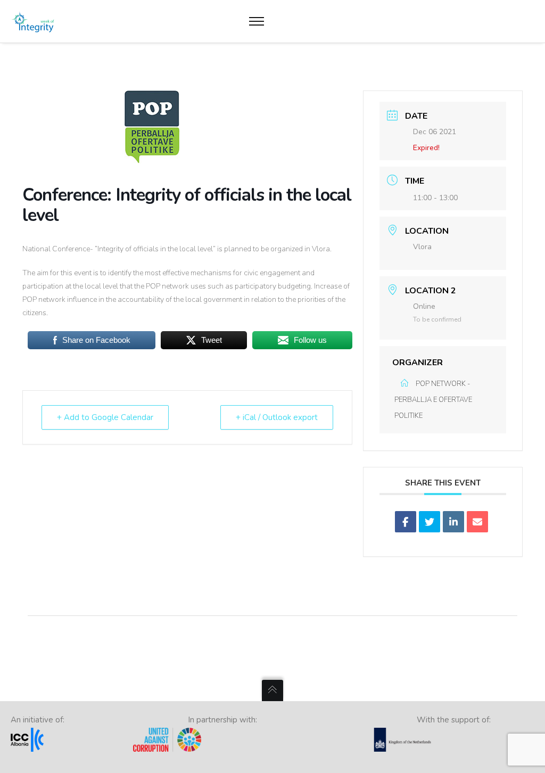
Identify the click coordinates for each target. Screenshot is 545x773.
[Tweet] (429, 521)
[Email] (477, 521)
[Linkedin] (453, 521)
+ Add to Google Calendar (105, 417)
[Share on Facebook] (405, 521)
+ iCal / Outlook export (277, 417)
